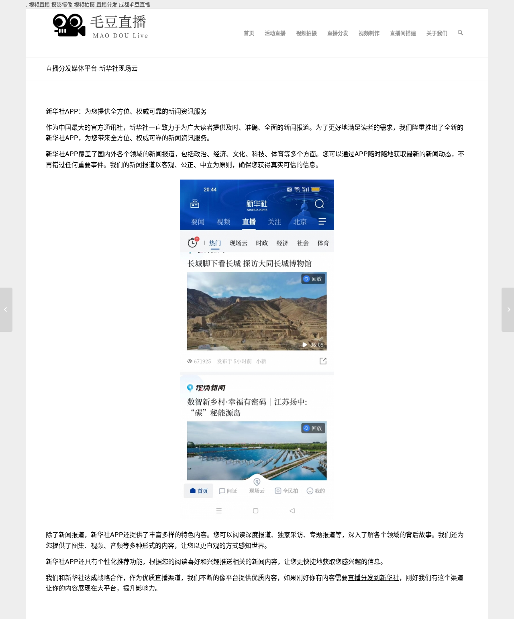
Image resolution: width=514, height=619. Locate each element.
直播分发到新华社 (373, 577)
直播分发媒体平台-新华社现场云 (92, 68)
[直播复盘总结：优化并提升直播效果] (6, 310)
